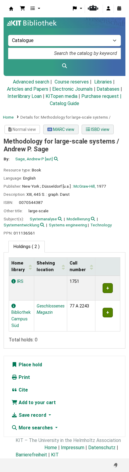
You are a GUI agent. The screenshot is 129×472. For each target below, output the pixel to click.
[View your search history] (119, 8)
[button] (22, 8)
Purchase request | (101, 96)
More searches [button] (35, 428)
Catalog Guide (64, 103)
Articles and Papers (27, 89)
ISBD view (100, 129)
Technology (101, 224)
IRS (19, 281)
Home (8, 117)
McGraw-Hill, (85, 186)
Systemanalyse (43, 218)
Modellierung (78, 218)
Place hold (29, 365)
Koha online (11, 9)
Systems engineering (68, 224)
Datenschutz (102, 447)
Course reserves (72, 82)
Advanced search (31, 82)
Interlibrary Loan (25, 96)
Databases (108, 89)
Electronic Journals (72, 89)
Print (23, 377)
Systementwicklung (21, 224)
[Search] (64, 66)
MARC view (63, 129)
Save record (32, 415)
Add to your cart (36, 402)
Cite (22, 390)
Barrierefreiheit (31, 455)
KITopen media (61, 96)
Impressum (72, 447)
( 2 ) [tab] (27, 246)
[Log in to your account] (108, 8)
